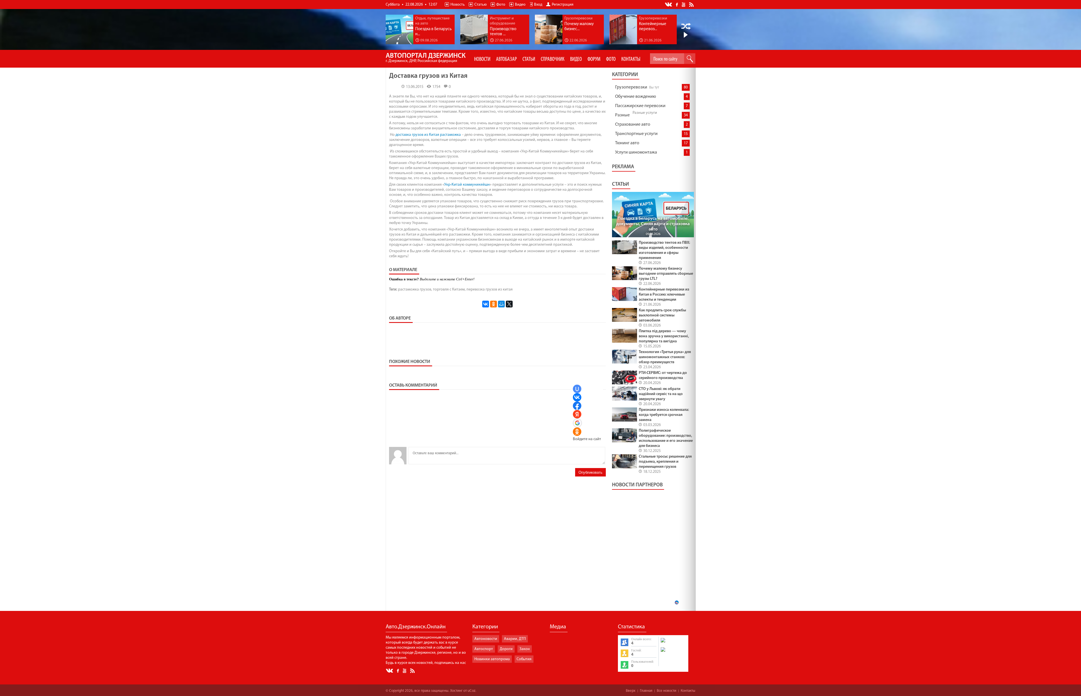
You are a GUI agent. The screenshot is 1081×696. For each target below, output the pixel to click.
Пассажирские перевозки (640, 106)
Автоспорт (483, 649)
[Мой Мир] (501, 304)
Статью (480, 5)
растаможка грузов (414, 289)
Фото (500, 5)
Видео (520, 5)
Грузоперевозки (631, 87)
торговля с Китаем (449, 289)
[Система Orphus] (673, 652)
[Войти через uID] (577, 389)
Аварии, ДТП (515, 639)
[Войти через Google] (577, 422)
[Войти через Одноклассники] (577, 431)
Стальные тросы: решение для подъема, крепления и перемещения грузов (665, 462)
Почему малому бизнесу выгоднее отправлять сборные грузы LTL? (666, 274)
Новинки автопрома (492, 659)
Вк (669, 4)
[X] (509, 304)
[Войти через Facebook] (577, 406)
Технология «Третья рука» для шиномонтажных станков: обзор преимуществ (665, 357)
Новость (457, 5)
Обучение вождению (635, 96)
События (524, 659)
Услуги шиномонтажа (636, 152)
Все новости (666, 691)
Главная (646, 691)
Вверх (630, 691)
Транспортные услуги (636, 134)
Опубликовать (590, 472)
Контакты (688, 691)
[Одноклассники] (493, 304)
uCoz (471, 691)
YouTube (684, 4)
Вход (538, 5)
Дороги (506, 649)
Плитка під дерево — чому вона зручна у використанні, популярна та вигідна (664, 336)
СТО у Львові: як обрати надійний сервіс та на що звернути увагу (661, 394)
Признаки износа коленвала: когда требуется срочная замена (664, 415)
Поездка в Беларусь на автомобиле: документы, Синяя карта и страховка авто (653, 224)
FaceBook (677, 4)
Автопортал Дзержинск (426, 58)
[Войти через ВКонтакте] (577, 397)
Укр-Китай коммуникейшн (467, 185)
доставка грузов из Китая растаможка (428, 135)
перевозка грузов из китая (489, 289)
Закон (524, 649)
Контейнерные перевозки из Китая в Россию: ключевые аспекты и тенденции (664, 294)
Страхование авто (632, 124)
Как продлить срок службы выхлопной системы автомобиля (662, 315)
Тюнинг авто (627, 143)
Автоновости (485, 639)
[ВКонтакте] (485, 304)
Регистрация (562, 5)
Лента (692, 4)
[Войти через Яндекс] (577, 414)
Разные (622, 115)
